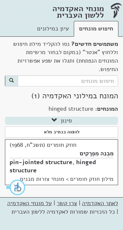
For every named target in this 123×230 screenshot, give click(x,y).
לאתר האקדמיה (100, 203)
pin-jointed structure (41, 162)
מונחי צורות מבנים (42, 179)
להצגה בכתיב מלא (61, 132)
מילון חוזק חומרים (91, 179)
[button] (16, 187)
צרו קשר (67, 203)
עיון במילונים (53, 28)
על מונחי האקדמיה (29, 203)
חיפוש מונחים (96, 28)
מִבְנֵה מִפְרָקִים (96, 153)
